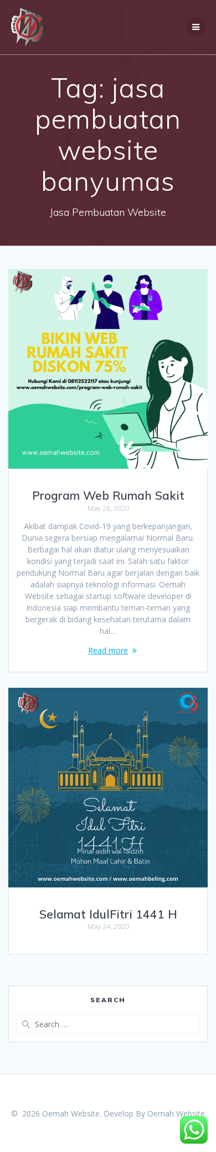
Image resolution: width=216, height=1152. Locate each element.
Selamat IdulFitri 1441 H (108, 914)
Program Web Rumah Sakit (108, 495)
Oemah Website (176, 1113)
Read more (108, 650)
